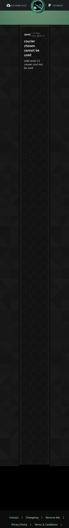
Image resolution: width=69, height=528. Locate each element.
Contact (14, 517)
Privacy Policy (19, 524)
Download (18, 5)
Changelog (32, 517)
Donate (57, 5)
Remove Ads (52, 517)
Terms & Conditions (46, 524)
